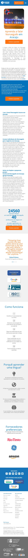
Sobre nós (5, 491)
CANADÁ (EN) (18, 498)
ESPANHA (17, 510)
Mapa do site (6, 505)
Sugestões (5, 500)
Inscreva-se (4, 84)
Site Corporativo (6, 498)
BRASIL (16, 490)
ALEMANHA (17, 509)
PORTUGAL (17, 491)
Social (4, 497)
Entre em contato (6, 490)
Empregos (5, 493)
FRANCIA (17, 512)
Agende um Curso (19, 2)
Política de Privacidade (7, 507)
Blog (4, 495)
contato (23, 79)
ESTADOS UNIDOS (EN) (19, 493)
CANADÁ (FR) (17, 500)
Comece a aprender (14, 42)
